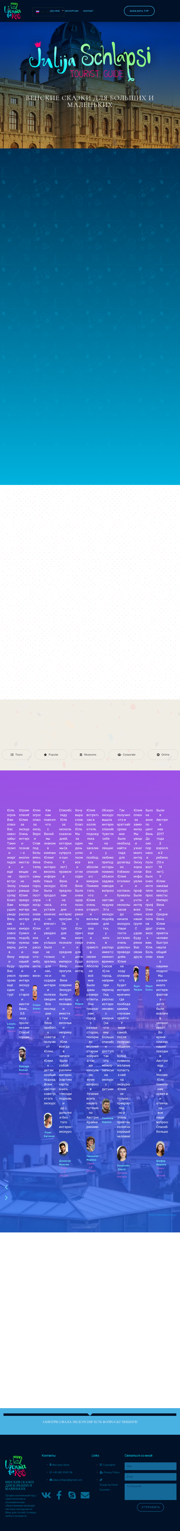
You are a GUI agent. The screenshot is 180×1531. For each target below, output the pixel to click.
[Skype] (72, 1495)
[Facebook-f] (59, 1495)
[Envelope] (85, 1495)
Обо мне (55, 11)
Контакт (88, 11)
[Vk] (46, 1495)
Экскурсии (71, 11)
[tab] (16, 754)
